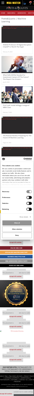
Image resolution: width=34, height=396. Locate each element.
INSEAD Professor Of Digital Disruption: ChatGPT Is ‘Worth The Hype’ (17, 46)
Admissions (22, 13)
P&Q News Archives (15, 376)
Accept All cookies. (15, 242)
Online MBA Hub (16, 248)
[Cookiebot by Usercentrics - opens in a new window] (24, 159)
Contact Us (23, 380)
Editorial (14, 380)
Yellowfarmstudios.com (22, 386)
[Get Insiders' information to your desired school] (16, 293)
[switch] (29, 197)
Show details (24, 217)
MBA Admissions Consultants (16, 261)
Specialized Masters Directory (16, 252)
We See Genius (24, 371)
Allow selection (17, 229)
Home (3, 13)
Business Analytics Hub (16, 257)
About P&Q (4, 376)
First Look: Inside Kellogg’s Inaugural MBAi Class (16, 106)
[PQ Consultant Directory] (16, 335)
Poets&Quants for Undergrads (19, 369)
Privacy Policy (29, 376)
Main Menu (11, 13)
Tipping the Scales (11, 371)
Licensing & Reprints (12, 378)
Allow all (17, 223)
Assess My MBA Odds (16, 265)
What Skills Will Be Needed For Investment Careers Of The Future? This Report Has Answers (16, 77)
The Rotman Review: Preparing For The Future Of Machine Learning (17, 136)
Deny (17, 235)
